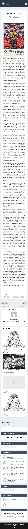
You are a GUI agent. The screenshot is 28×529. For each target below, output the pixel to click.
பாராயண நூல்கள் (20, 458)
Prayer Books (14, 458)
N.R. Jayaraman (11, 16)
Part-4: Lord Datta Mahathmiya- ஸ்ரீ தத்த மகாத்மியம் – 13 (13, 350)
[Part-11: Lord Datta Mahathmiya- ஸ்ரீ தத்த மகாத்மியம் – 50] (4, 462)
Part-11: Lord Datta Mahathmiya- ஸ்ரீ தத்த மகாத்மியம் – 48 (15, 474)
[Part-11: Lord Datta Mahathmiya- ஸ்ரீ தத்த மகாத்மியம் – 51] (4, 456)
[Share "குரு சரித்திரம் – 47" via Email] (5, 297)
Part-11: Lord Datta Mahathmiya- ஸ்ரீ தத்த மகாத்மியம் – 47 (15, 480)
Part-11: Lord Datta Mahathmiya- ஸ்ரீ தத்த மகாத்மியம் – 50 (15, 462)
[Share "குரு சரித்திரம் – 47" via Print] (7, 297)
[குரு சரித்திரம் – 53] (14, 382)
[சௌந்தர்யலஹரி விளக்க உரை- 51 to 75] (14, 362)
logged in (9, 424)
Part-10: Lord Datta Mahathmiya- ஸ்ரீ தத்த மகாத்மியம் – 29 (13, 413)
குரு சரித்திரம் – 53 (7, 391)
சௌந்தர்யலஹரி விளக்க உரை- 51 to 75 (11, 372)
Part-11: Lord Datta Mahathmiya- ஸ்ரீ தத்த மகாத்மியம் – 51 (15, 456)
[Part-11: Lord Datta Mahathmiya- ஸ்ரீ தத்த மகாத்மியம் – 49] (4, 468)
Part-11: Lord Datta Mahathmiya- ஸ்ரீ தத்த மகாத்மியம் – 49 (15, 468)
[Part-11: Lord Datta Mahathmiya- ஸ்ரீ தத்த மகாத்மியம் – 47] (4, 480)
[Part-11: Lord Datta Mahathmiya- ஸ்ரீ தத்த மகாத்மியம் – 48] (4, 474)
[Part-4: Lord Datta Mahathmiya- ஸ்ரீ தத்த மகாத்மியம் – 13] (14, 339)
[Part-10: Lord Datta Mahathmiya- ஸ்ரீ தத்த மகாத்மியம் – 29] (14, 402)
